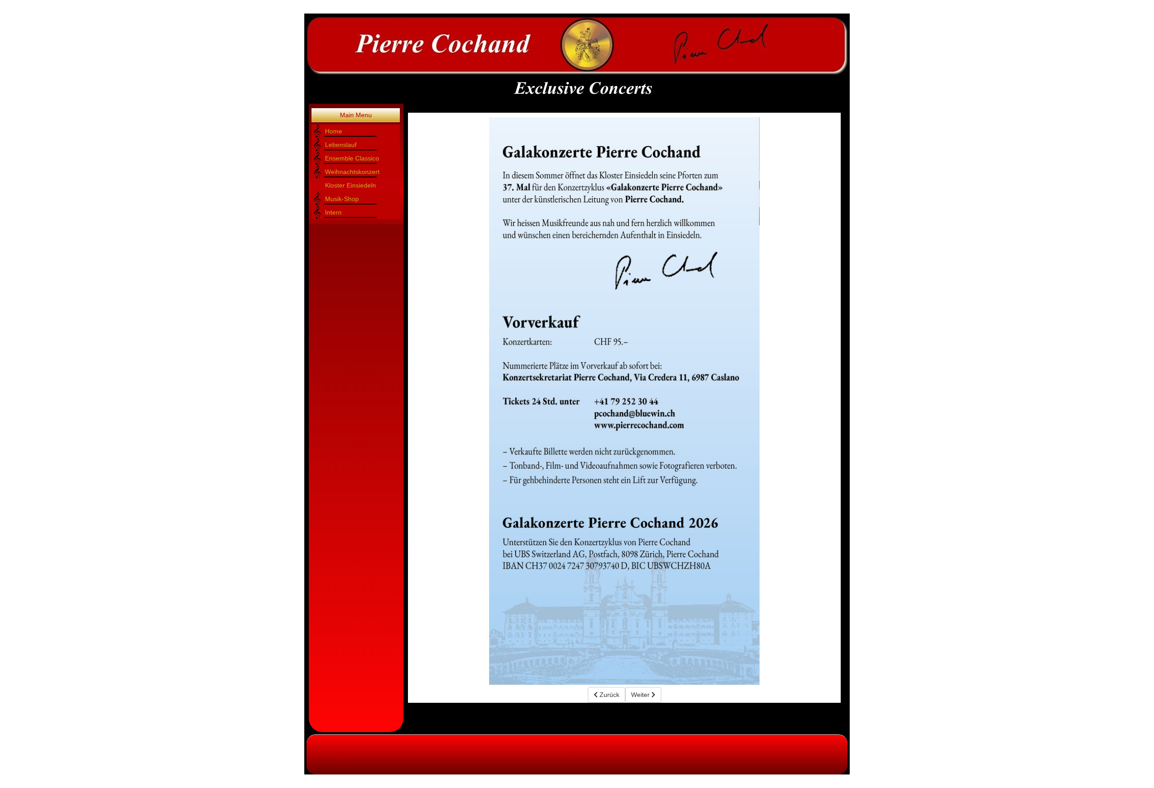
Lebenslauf (341, 144)
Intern (333, 212)
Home (333, 131)
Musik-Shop (342, 198)
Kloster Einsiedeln (350, 185)
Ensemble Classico (352, 158)
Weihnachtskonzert (352, 171)
